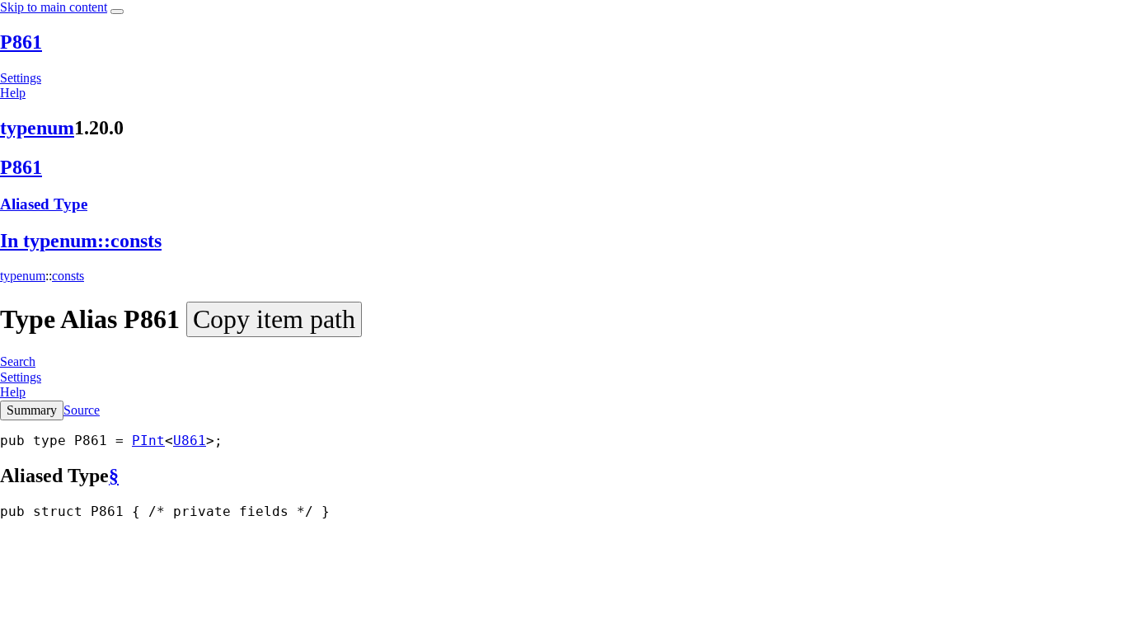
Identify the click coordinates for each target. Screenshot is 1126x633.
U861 (189, 440)
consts (68, 276)
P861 (21, 42)
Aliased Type (43, 204)
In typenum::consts (81, 240)
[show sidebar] (117, 11)
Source (81, 410)
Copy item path (274, 319)
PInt (148, 440)
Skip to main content (53, 7)
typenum (37, 127)
